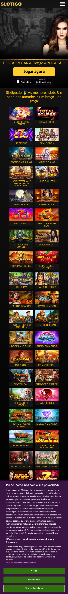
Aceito (34, 571)
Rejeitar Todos (34, 580)
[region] (34, 537)
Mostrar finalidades (34, 588)
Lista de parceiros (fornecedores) (21, 563)
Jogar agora (34, 71)
